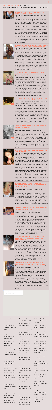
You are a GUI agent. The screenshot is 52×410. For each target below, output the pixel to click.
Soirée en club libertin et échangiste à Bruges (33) (9, 376)
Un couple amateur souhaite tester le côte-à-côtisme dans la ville (29, 73)
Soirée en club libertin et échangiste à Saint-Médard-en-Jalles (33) (40, 383)
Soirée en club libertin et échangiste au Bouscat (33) (25, 353)
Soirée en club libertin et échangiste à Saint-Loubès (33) (40, 376)
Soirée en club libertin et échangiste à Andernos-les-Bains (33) (10, 327)
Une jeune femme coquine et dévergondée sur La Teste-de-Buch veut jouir (30, 126)
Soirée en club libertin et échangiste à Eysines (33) (25, 319)
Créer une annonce (43, 2)
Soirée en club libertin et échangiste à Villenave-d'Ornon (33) (40, 399)
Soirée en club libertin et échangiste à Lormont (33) (25, 403)
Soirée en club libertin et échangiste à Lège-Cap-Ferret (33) (26, 381)
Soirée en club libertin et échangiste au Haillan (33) (25, 358)
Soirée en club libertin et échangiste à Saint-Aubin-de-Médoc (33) (41, 357)
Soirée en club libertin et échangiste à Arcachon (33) (10, 333)
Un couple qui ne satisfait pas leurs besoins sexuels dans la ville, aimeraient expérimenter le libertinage (31, 46)
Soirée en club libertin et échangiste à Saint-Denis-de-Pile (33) (41, 363)
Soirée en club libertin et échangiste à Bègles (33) (9, 358)
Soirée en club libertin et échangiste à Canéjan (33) (9, 380)
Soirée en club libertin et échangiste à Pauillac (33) (40, 340)
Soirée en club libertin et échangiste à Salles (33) (40, 389)
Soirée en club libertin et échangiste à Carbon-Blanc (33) (10, 386)
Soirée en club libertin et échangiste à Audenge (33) (10, 348)
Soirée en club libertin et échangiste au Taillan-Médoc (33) (25, 370)
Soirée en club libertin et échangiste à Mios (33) (40, 331)
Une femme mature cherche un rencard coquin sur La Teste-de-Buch (31, 150)
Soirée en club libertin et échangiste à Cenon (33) (9, 392)
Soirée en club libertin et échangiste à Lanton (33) (24, 349)
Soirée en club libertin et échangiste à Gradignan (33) (25, 329)
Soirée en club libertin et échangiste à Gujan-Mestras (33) (25, 334)
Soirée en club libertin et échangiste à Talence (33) (40, 393)
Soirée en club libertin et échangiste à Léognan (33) (25, 387)
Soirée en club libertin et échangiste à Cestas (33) (9, 396)
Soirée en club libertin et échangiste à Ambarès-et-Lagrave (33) (9, 320)
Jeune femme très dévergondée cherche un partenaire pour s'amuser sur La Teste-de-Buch (30, 263)
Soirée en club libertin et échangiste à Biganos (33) (9, 362)
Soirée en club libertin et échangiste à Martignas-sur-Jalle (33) (40, 320)
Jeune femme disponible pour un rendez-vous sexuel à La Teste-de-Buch (29, 12)
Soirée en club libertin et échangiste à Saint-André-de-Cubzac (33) (41, 350)
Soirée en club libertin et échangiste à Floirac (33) (24, 324)
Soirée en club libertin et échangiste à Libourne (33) (25, 398)
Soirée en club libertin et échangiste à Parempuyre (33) (41, 335)
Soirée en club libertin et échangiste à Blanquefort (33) (10, 367)
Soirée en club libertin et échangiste (11, 5)
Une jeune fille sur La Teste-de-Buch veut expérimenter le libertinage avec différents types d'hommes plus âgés (30, 184)
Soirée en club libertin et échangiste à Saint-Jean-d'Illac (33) (41, 370)
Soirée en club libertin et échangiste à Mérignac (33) (40, 326)
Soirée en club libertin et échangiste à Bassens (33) (10, 353)
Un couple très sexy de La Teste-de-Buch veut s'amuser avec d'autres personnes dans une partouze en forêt (30, 238)
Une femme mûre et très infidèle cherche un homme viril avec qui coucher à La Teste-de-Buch (31, 99)
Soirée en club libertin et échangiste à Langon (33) (24, 344)
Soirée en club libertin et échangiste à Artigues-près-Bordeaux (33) (10, 343)
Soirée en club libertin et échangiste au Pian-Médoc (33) (25, 364)
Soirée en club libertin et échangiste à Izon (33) (24, 340)
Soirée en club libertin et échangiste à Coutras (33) (9, 401)
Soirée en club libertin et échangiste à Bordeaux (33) (10, 371)
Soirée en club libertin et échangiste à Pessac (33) (40, 344)
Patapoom (6, 2)
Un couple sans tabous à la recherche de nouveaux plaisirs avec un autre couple (31, 208)
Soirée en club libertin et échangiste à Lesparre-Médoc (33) (25, 393)
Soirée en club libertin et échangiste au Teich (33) (24, 376)
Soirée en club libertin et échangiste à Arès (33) (9, 337)
